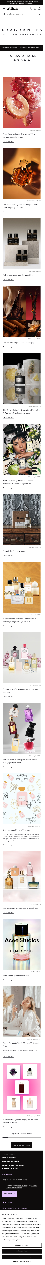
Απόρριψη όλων (22, 1251)
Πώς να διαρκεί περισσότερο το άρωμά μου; (20, 908)
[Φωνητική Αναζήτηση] (39, 14)
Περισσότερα (8, 141)
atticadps (9, 1202)
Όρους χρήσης (22, 1185)
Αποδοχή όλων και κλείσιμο (21, 1257)
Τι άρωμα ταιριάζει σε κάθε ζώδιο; (16, 830)
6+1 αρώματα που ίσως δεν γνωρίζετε (18, 275)
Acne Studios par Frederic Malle (16, 975)
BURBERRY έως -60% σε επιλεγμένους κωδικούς (20, 1)
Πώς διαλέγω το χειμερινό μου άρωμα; (18, 342)
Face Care (5, 47)
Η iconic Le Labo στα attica (14, 551)
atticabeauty (22, 1208)
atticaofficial (10, 1208)
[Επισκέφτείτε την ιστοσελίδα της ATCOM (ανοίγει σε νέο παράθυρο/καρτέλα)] (22, 1262)
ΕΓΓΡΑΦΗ (8, 1193)
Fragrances (23, 47)
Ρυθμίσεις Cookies (21, 1245)
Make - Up (13, 47)
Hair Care (31, 47)
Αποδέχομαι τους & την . (21, 1186)
